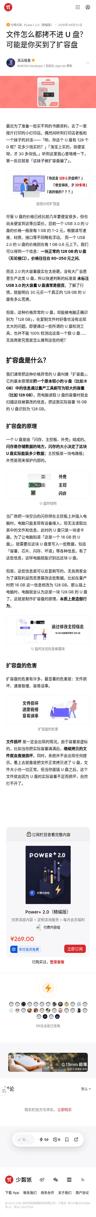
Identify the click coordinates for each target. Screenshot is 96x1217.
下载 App (12, 1192)
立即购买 (64, 1109)
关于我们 (64, 1192)
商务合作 (47, 1192)
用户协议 (82, 1192)
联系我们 (30, 1192)
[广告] (48, 1061)
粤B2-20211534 (23, 1207)
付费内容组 (51, 927)
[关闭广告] (85, 1056)
